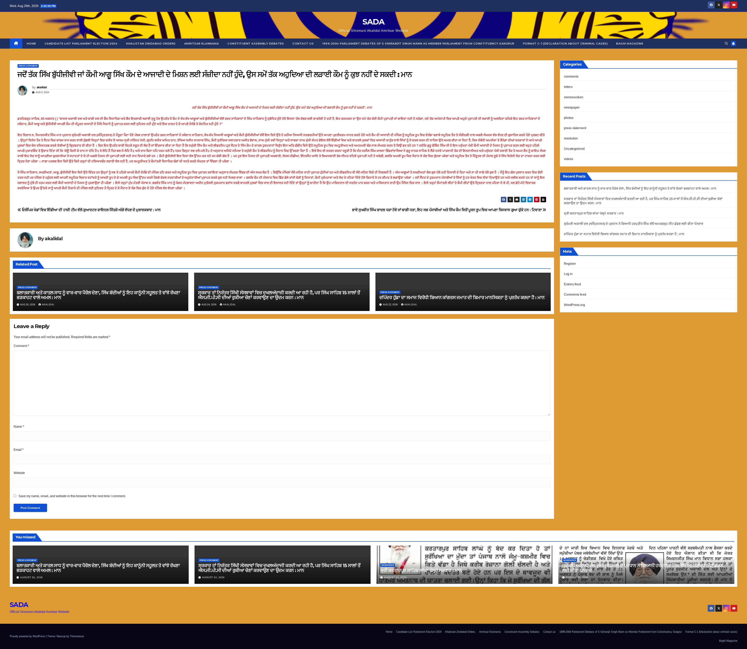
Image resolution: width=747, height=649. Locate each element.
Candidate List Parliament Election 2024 (81, 43)
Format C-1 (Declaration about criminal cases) (565, 43)
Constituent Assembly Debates (255, 43)
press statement (28, 66)
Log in (568, 274)
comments (571, 76)
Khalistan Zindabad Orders (151, 43)
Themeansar (77, 636)
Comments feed (575, 294)
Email (19, 449)
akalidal (42, 87)
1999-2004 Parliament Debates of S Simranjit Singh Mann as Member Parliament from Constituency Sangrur (418, 43)
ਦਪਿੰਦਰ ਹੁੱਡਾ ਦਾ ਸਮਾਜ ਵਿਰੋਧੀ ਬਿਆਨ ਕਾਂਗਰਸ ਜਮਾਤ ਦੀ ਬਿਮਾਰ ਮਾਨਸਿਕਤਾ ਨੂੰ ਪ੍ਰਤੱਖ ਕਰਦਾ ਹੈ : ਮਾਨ (461, 297)
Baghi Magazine (629, 43)
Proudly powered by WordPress (28, 636)
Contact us (303, 43)
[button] (726, 43)
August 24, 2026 (213, 577)
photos (568, 117)
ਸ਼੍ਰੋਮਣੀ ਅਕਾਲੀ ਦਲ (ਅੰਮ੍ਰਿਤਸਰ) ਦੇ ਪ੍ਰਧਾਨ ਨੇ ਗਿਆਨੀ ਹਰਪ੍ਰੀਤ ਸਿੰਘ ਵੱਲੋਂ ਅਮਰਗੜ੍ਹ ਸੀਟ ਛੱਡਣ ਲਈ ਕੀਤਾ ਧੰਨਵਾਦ (634, 223)
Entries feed (572, 284)
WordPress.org (574, 305)
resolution (571, 138)
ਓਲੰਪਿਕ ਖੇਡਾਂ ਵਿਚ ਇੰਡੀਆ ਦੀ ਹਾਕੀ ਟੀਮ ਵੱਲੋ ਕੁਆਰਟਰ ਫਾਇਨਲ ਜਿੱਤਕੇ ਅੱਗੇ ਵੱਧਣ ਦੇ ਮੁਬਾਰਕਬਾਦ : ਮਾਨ (91, 210)
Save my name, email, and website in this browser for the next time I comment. (72, 496)
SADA (373, 21)
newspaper (572, 107)
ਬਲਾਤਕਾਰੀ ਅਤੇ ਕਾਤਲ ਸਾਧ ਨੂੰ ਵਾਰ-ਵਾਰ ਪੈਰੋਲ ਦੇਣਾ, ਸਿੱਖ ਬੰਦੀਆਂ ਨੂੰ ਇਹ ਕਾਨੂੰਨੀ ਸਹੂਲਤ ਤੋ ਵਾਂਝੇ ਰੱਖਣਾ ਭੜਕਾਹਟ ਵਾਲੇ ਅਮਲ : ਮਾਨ (98, 295)
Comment (21, 346)
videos (568, 159)
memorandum (573, 97)
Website (19, 473)
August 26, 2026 (31, 577)
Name (19, 426)
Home (31, 43)
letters (568, 86)
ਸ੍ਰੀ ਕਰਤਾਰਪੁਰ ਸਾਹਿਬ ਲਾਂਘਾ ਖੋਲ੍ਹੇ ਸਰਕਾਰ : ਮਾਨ (594, 213)
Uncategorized (574, 148)
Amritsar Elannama (201, 43)
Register (570, 263)
